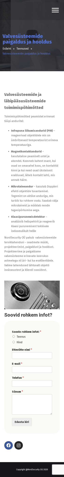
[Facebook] (8, 445)
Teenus (21, 336)
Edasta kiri (22, 422)
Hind (20, 342)
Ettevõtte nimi (22, 349)
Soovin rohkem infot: (26, 331)
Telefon (18, 377)
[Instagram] (18, 445)
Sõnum (17, 391)
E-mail (17, 363)
